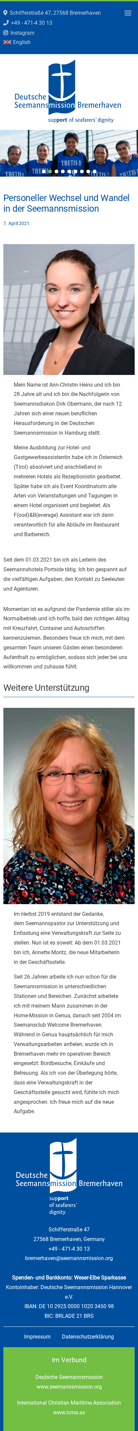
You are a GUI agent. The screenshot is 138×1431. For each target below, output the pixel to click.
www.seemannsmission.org (69, 1387)
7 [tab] (82, 171)
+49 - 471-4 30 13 (31, 23)
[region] (69, 153)
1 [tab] (44, 171)
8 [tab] (88, 171)
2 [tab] (50, 171)
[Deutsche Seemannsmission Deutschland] (68, 121)
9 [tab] (94, 171)
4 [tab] (63, 171)
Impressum (37, 1337)
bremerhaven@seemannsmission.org (69, 1258)
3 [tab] (56, 171)
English (21, 42)
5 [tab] (69, 171)
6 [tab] (75, 171)
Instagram (22, 33)
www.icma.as (69, 1412)
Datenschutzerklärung (88, 1337)
